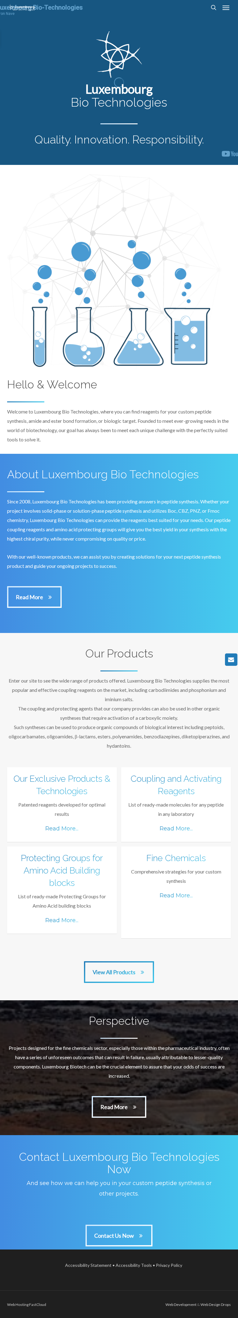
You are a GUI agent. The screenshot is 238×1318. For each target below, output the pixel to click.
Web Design (210, 1304)
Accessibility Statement (88, 1265)
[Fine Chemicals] (176, 892)
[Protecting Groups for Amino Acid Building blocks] (62, 890)
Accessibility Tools (134, 1265)
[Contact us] (231, 659)
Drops (226, 1304)
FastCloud (37, 1304)
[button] (226, 7)
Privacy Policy (169, 1265)
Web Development (180, 1304)
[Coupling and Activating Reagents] (176, 804)
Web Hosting (18, 1304)
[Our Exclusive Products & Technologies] (62, 804)
